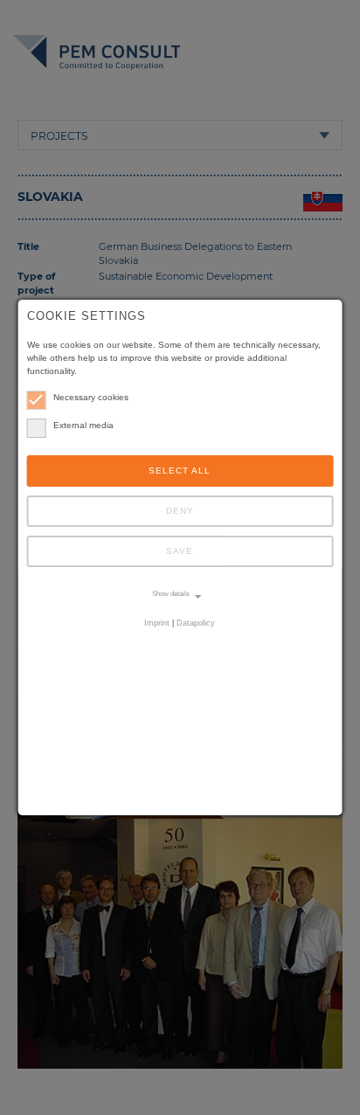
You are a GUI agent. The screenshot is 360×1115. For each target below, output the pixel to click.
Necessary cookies (90, 397)
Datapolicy (196, 623)
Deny (180, 511)
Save (179, 551)
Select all (180, 470)
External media (83, 425)
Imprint (157, 623)
